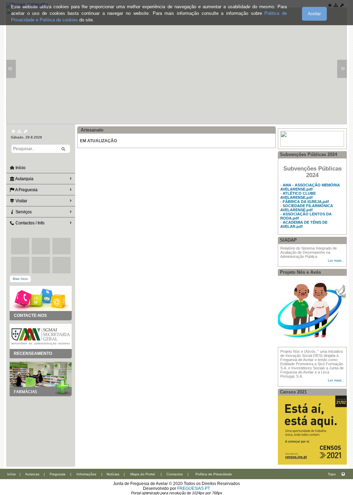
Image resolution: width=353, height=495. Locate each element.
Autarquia (23, 178)
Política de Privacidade (213, 474)
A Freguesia (26, 189)
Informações (86, 474)
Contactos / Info (29, 223)
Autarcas (32, 474)
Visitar (20, 200)
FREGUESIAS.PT (193, 488)
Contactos (175, 474)
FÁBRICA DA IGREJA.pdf (306, 202)
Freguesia (57, 474)
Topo (332, 474)
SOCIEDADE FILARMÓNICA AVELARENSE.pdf (306, 208)
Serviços (23, 212)
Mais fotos (20, 279)
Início (20, 167)
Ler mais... (336, 260)
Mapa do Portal (142, 474)
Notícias (113, 474)
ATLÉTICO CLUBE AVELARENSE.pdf (298, 195)
